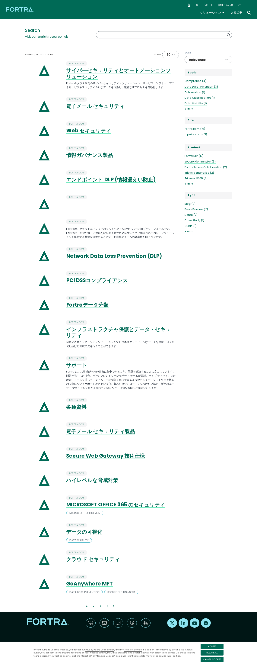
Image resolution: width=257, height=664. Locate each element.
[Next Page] (120, 606)
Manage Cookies (212, 659)
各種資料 (237, 13)
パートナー (244, 5)
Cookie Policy (107, 649)
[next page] (120, 606)
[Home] (20, 9)
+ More (189, 109)
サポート (207, 5)
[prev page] (80, 606)
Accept (212, 646)
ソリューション (212, 13)
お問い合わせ (225, 5)
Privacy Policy (92, 649)
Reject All (212, 652)
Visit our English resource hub (46, 36)
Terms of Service (133, 649)
